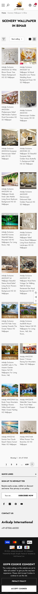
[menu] (3, 5)
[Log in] (30, 5)
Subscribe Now (25, 495)
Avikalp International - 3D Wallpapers (22, 551)
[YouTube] (21, 504)
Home (4, 13)
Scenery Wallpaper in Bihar (17, 13)
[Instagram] (9, 504)
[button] (8, 5)
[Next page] (32, 464)
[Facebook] (4, 504)
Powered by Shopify (9, 554)
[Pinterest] (15, 504)
